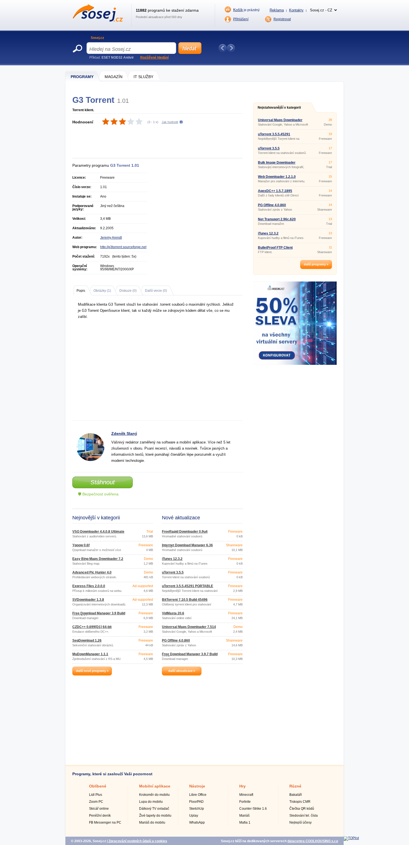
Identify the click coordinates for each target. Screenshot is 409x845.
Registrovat (282, 19)
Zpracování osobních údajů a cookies (138, 841)
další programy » (316, 264)
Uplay (193, 815)
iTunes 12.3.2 (172, 559)
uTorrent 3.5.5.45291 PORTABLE (187, 586)
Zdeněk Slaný (124, 433)
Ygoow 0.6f (81, 545)
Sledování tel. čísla (303, 815)
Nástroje (197, 786)
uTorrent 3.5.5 (173, 572)
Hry (242, 786)
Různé (295, 786)
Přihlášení (240, 19)
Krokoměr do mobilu (154, 795)
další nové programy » (92, 670)
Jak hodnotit (170, 122)
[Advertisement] (161, 142)
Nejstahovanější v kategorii (279, 107)
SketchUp (196, 809)
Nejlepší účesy (300, 822)
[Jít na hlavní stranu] (98, 21)
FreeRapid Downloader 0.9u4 (185, 532)
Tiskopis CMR (300, 802)
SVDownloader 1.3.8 (88, 600)
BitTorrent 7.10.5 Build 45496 (185, 600)
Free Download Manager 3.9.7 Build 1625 (190, 655)
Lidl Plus (95, 795)
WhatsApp (197, 822)
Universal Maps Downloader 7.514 (189, 627)
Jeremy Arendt (111, 238)
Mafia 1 (244, 822)
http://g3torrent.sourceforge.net (123, 247)
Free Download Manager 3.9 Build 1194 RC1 (98, 615)
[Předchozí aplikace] (222, 48)
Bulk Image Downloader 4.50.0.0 (276, 164)
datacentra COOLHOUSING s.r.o (312, 841)
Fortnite (245, 802)
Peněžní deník (100, 815)
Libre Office (197, 795)
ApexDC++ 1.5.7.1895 (275, 191)
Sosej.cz (97, 38)
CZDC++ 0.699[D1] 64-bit (92, 627)
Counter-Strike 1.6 (253, 809)
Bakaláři (295, 795)
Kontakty (296, 10)
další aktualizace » (181, 670)
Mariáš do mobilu (152, 822)
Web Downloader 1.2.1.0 (277, 177)
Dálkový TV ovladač (154, 809)
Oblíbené (97, 786)
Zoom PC (96, 802)
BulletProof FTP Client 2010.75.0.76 (275, 249)
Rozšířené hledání (154, 57)
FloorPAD (196, 802)
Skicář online (99, 809)
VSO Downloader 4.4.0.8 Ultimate (98, 532)
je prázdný (246, 10)
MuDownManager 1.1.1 (90, 654)
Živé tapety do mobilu (155, 815)
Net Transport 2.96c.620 (277, 219)
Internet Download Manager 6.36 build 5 (187, 546)
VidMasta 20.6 (173, 613)
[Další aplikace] (231, 48)
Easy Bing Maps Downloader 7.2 (97, 559)
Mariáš (244, 815)
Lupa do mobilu (151, 802)
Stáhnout (102, 482)
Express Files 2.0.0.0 (88, 586)
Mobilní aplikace (154, 786)
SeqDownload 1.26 (87, 640)
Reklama (277, 10)
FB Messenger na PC (105, 822)
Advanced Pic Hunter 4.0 (92, 572)
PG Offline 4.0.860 (176, 640)
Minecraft (246, 795)
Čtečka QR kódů (301, 809)
